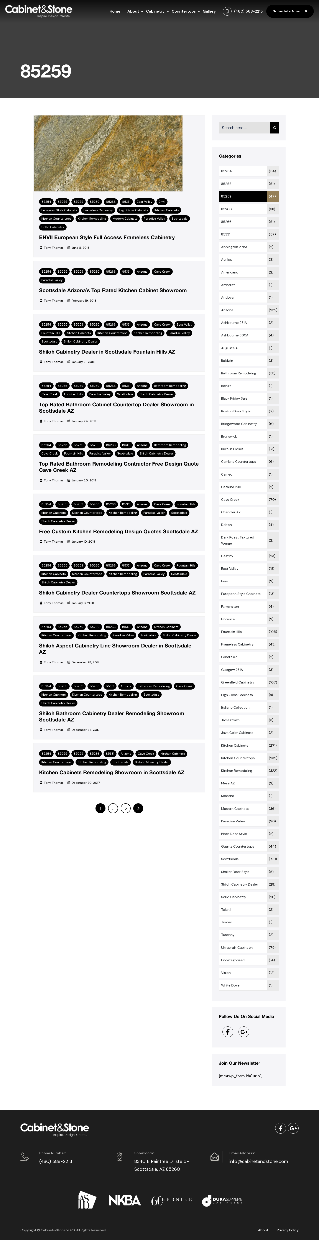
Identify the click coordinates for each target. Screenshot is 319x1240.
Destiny (227, 556)
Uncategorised (233, 960)
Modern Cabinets (125, 219)
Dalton (226, 524)
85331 (126, 202)
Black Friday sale (234, 398)
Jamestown (230, 720)
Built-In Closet (232, 449)
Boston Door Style (235, 411)
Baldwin (227, 360)
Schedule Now (287, 11)
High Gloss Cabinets (133, 210)
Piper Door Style (234, 834)
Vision (226, 972)
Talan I (226, 909)
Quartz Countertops (237, 846)
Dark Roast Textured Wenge (237, 540)
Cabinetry (155, 11)
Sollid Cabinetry (52, 227)
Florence (228, 619)
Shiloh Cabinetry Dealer (80, 341)
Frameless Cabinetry (98, 210)
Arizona (142, 271)
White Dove (230, 985)
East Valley (144, 202)
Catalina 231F (231, 487)
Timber (226, 922)
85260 (95, 202)
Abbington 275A (234, 247)
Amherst (228, 285)
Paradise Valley (154, 219)
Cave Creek (162, 271)
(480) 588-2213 (55, 1161)
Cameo (226, 474)
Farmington (230, 606)
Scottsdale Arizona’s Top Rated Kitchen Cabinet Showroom (113, 290)
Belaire (226, 386)
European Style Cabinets (59, 210)
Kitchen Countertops (56, 219)
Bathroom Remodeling (170, 386)
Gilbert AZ (229, 657)
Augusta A (229, 348)
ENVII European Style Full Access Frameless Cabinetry (107, 237)
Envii (162, 202)
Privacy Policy (288, 1230)
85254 (46, 202)
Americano (229, 272)
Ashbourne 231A (234, 322)
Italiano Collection (235, 707)
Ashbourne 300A (234, 335)
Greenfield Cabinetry (237, 682)
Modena (227, 796)
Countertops (184, 11)
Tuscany (228, 934)
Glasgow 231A (232, 669)
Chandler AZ (231, 512)
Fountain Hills (50, 333)
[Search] (274, 127)
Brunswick (229, 436)
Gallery (209, 11)
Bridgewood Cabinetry (239, 424)
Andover (228, 297)
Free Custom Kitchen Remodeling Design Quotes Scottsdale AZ (118, 532)
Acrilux (226, 259)
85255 (62, 202)
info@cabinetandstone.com (258, 1161)
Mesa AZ (228, 783)
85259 (78, 202)
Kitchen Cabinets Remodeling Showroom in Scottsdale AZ (111, 773)
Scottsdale (179, 219)
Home (115, 11)
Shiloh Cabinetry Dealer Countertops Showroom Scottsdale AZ (117, 593)
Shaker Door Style (235, 871)
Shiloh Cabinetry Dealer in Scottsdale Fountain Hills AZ (107, 352)
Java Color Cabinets (237, 732)
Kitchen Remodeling (92, 219)
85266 (111, 202)
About (133, 11)
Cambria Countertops (238, 461)
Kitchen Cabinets (167, 210)
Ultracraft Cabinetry (237, 947)
